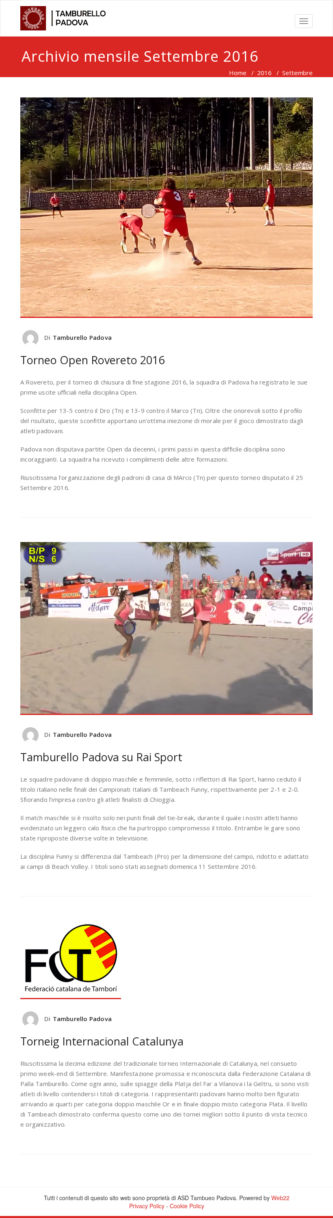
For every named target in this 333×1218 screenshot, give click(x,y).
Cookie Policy (187, 1206)
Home (238, 73)
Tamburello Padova (82, 337)
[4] (66, 18)
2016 (264, 73)
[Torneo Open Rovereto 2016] (166, 207)
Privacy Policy (146, 1206)
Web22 (280, 1198)
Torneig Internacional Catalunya (102, 1041)
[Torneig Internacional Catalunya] (166, 960)
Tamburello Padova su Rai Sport (101, 756)
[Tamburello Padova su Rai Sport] (166, 628)
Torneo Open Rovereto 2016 (92, 359)
